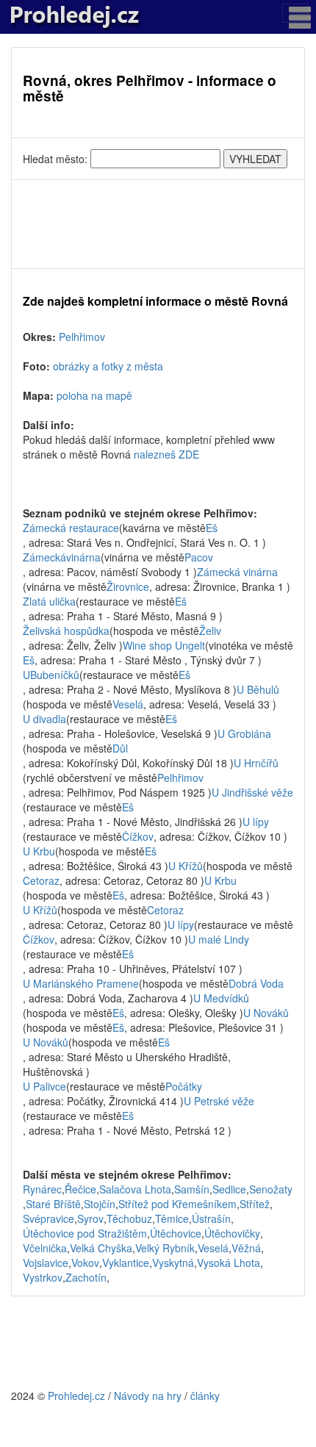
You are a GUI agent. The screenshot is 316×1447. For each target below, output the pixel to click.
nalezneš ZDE (166, 454)
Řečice (80, 1189)
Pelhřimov (82, 336)
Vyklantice (125, 1262)
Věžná (246, 1247)
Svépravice (48, 1218)
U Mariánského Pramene (81, 983)
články (205, 1395)
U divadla (44, 718)
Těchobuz (129, 1218)
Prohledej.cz (76, 1395)
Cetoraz (41, 880)
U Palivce (44, 1086)
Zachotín (86, 1277)
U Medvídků (221, 998)
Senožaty (270, 1189)
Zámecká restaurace (71, 527)
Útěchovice (175, 1233)
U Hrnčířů (256, 762)
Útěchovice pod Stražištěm (85, 1233)
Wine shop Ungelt (164, 645)
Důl (120, 748)
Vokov (85, 1262)
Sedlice (229, 1189)
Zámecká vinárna (237, 571)
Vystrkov (42, 1277)
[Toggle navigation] (295, 13)
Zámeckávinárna (62, 557)
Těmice (172, 1218)
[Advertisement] (158, 224)
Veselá (127, 704)
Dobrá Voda (256, 983)
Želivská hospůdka (66, 630)
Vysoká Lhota (228, 1262)
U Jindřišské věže (252, 792)
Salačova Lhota (135, 1189)
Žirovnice (128, 586)
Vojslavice (45, 1262)
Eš (212, 527)
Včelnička (45, 1247)
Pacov (198, 557)
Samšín (191, 1189)
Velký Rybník (165, 1247)
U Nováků (266, 1012)
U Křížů (185, 865)
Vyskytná (173, 1262)
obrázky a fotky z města (108, 366)
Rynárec (42, 1189)
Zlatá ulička (49, 601)
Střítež (255, 1203)
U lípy (256, 821)
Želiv (210, 630)
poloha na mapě (94, 395)
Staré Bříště (53, 1203)
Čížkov (138, 836)
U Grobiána (244, 733)
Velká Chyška (101, 1247)
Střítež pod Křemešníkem (177, 1203)
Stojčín (99, 1203)
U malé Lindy (218, 939)
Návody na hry (148, 1395)
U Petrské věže (219, 1101)
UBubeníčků (51, 674)
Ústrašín (211, 1218)
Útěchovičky (232, 1233)
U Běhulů (258, 689)
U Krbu (39, 851)
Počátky (183, 1086)
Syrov (90, 1218)
